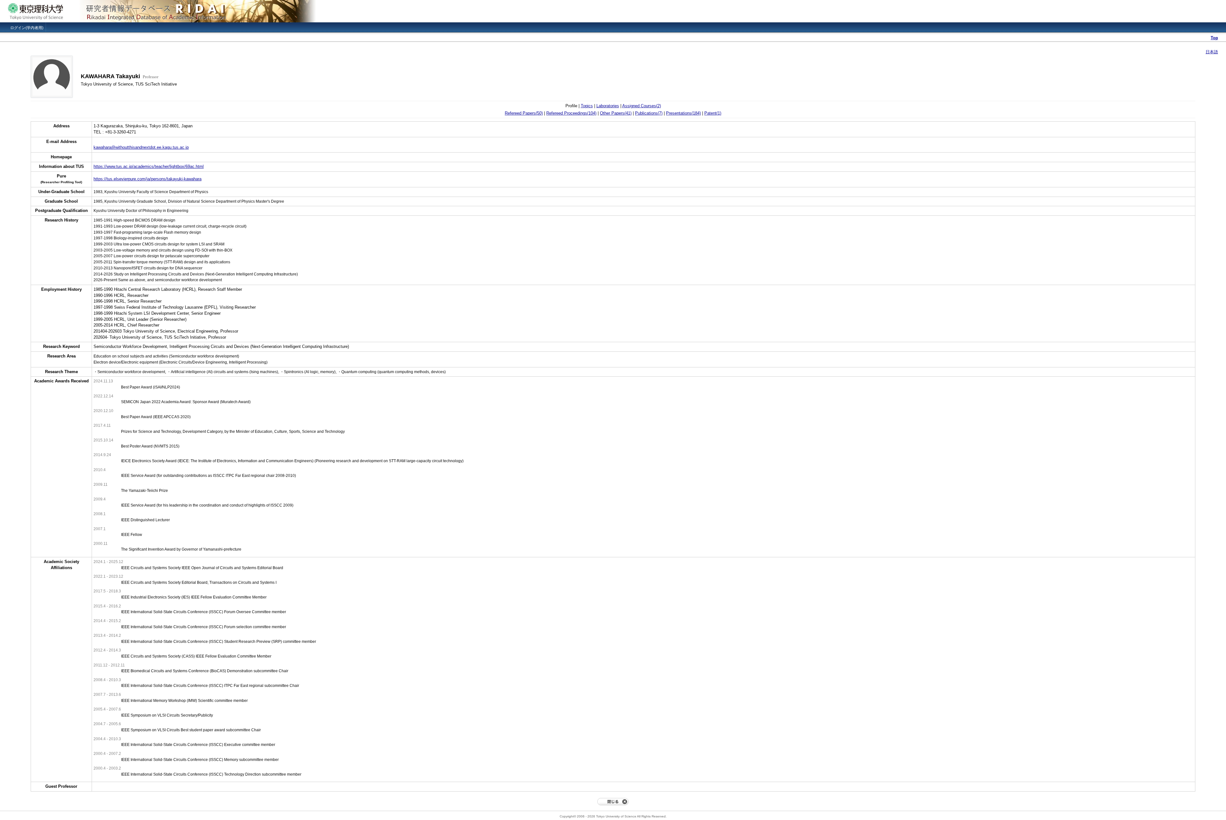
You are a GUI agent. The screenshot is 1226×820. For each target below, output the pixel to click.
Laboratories (607, 105)
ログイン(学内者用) (26, 28)
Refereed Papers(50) (524, 113)
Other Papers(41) (616, 113)
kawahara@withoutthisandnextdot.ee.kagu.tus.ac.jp (141, 147)
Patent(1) (712, 113)
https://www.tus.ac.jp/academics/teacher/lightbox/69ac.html (149, 166)
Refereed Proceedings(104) (571, 113)
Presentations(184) (683, 113)
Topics (587, 105)
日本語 (1212, 51)
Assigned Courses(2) (641, 105)
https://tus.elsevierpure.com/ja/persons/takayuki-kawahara (147, 179)
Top (1214, 37)
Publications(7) (648, 113)
